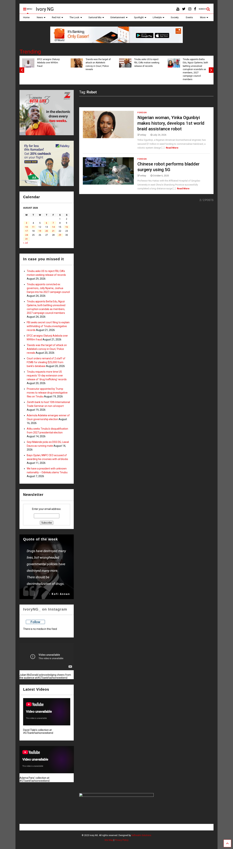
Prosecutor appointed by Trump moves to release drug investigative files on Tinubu (47, 392)
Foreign (142, 113)
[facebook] (195, 9)
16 (66, 227)
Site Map (108, 840)
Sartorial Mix (94, 17)
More (203, 17)
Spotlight (139, 17)
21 (53, 231)
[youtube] (177, 9)
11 (33, 227)
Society (175, 17)
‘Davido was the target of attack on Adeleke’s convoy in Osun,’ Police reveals (160, 64)
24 (26, 235)
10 (26, 227)
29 (60, 235)
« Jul (25, 243)
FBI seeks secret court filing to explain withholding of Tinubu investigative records (62, 64)
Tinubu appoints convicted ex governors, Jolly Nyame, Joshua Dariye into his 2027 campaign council (48, 288)
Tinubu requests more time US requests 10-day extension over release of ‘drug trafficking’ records (47, 375)
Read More (172, 147)
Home (26, 17)
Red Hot (56, 17)
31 (26, 239)
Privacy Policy (122, 840)
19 (40, 231)
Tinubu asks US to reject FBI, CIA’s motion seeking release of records (209, 62)
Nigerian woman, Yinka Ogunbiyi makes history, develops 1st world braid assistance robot (170, 123)
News (40, 17)
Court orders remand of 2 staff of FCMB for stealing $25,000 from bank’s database (46, 362)
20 (46, 231)
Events (189, 17)
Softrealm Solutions (141, 835)
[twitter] (183, 9)
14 (53, 227)
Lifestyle (157, 17)
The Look (74, 17)
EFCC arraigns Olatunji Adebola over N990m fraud (111, 62)
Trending (30, 51)
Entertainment (117, 17)
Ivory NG (45, 9)
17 (26, 231)
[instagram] (189, 9)
